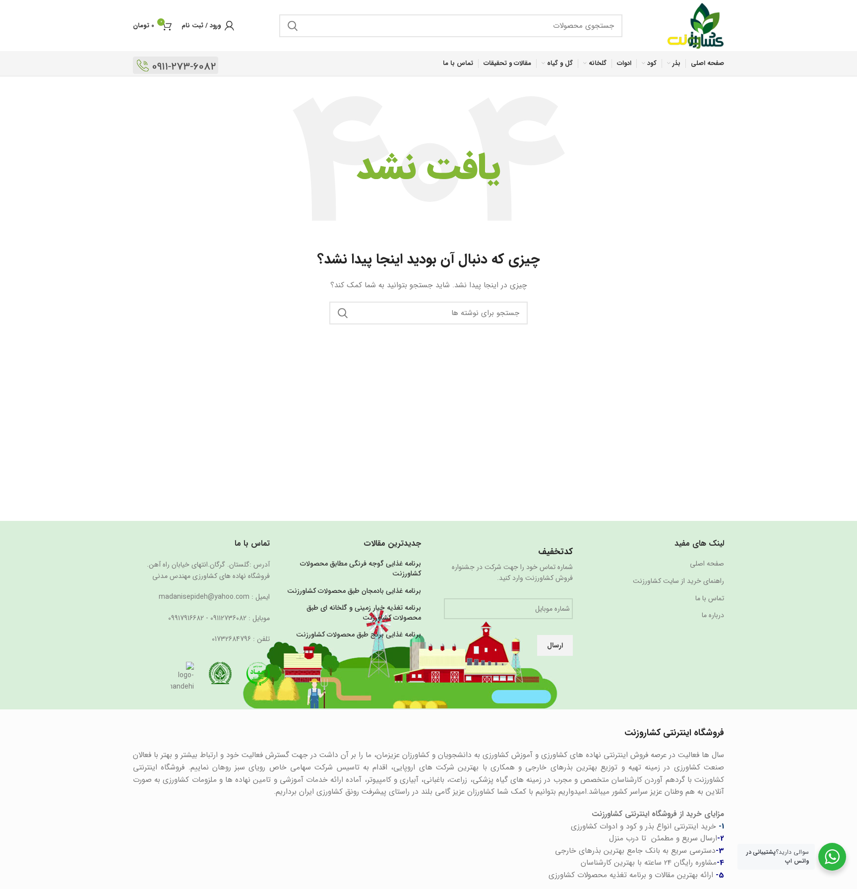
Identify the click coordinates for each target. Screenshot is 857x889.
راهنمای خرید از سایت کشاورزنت (678, 581)
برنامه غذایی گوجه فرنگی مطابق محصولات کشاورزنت (360, 568)
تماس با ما (709, 599)
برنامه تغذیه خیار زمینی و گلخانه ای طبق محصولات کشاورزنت (363, 613)
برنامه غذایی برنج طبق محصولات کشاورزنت (358, 635)
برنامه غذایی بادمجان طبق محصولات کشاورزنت (354, 591)
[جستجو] (292, 25)
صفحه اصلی (707, 564)
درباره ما (713, 616)
